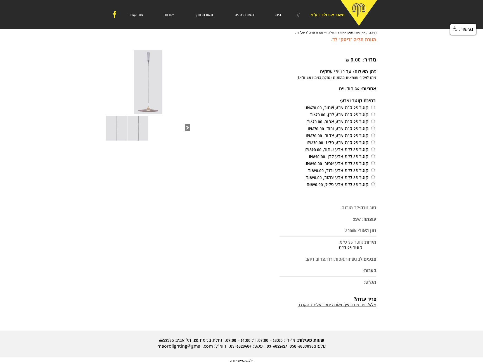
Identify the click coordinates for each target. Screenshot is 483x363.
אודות (169, 14)
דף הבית (371, 32)
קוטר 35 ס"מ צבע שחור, (336, 150)
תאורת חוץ (204, 14)
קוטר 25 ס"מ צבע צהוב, (337, 136)
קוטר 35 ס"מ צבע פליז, (337, 185)
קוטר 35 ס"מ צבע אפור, (337, 164)
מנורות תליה (335, 32)
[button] (463, 29)
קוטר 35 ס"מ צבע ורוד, (337, 171)
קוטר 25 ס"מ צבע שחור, (337, 108)
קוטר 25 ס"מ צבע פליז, (337, 143)
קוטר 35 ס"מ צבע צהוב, (337, 178)
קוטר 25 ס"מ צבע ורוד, (338, 129)
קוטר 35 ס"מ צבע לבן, (338, 157)
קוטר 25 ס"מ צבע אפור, (337, 122)
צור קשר (136, 14)
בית (278, 14)
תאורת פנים (244, 14)
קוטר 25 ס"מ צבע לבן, (338, 115)
